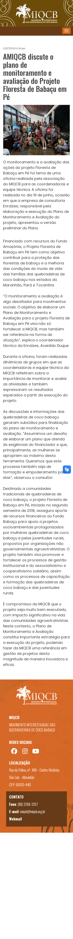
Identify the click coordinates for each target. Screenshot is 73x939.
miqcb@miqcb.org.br (32, 811)
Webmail (15, 818)
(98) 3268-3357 (28, 804)
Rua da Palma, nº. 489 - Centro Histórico (34, 770)
